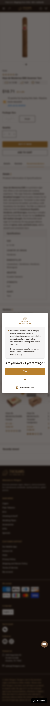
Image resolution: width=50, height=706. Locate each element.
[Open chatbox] (44, 644)
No (25, 379)
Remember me (27, 387)
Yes (25, 371)
